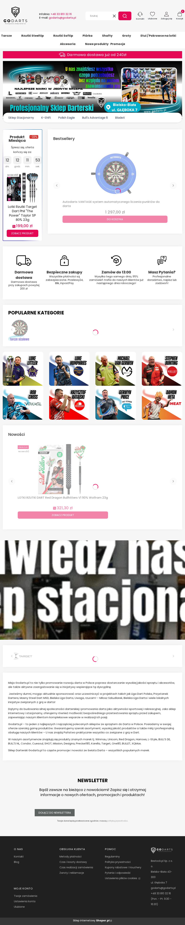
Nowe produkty (97, 44)
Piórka (87, 36)
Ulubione (19, 907)
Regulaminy (112, 856)
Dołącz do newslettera (54, 812)
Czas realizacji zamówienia (76, 867)
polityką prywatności (117, 820)
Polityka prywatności (118, 862)
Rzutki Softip (63, 36)
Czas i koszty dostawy (73, 862)
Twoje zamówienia (25, 896)
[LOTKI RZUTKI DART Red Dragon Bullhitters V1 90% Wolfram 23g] (63, 469)
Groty (126, 36)
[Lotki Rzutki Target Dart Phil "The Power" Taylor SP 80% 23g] (22, 187)
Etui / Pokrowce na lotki (158, 36)
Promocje (117, 44)
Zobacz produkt (22, 233)
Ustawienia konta (24, 901)
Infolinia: (55, 14)
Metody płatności (70, 856)
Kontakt (19, 856)
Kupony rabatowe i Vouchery (123, 867)
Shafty (107, 36)
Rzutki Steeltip (32, 36)
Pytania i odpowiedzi (117, 873)
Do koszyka (115, 219)
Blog (16, 862)
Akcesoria (68, 44)
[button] (124, 16)
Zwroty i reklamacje (71, 873)
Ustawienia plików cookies (121, 878)
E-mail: (57, 18)
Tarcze (6, 36)
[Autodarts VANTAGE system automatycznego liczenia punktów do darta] (115, 173)
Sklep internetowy (91, 920)
